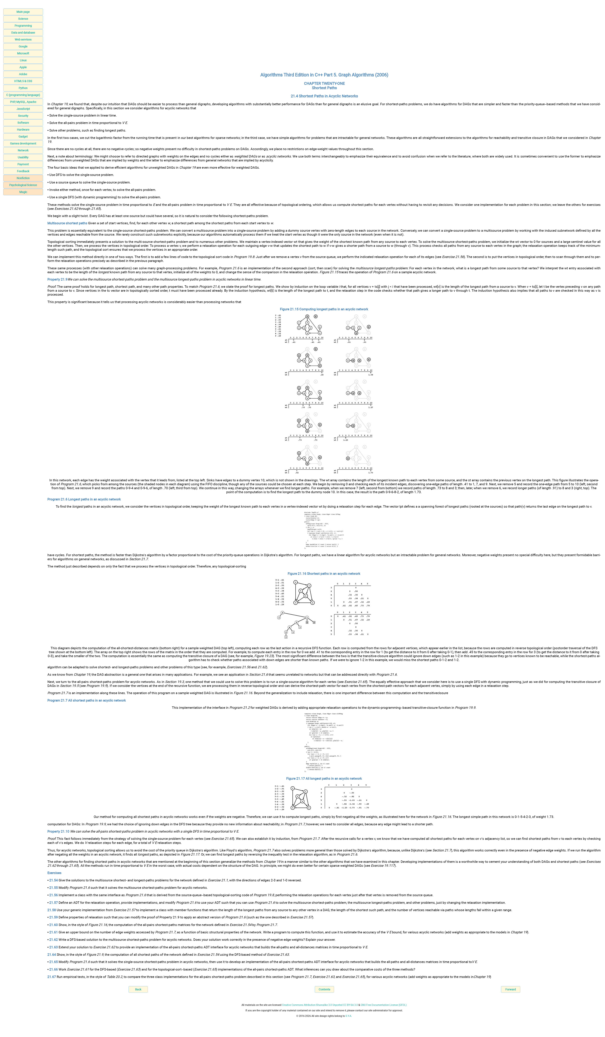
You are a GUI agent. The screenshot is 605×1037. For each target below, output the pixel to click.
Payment (23, 164)
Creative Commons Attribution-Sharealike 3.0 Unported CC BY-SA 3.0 (320, 1004)
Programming (23, 25)
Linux (23, 60)
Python (23, 88)
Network (23, 150)
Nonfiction (23, 178)
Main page (23, 11)
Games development (23, 143)
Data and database (23, 32)
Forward (510, 989)
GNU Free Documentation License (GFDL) (384, 1004)
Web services (23, 39)
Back (138, 989)
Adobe (23, 74)
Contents (324, 989)
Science (23, 18)
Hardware (23, 129)
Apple (23, 67)
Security (23, 115)
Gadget (23, 136)
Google (23, 46)
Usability (23, 157)
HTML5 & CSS (23, 81)
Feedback (23, 171)
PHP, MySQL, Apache (23, 101)
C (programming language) (23, 95)
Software (23, 122)
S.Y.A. (349, 1015)
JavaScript (23, 108)
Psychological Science (23, 185)
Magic (23, 192)
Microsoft (23, 53)
